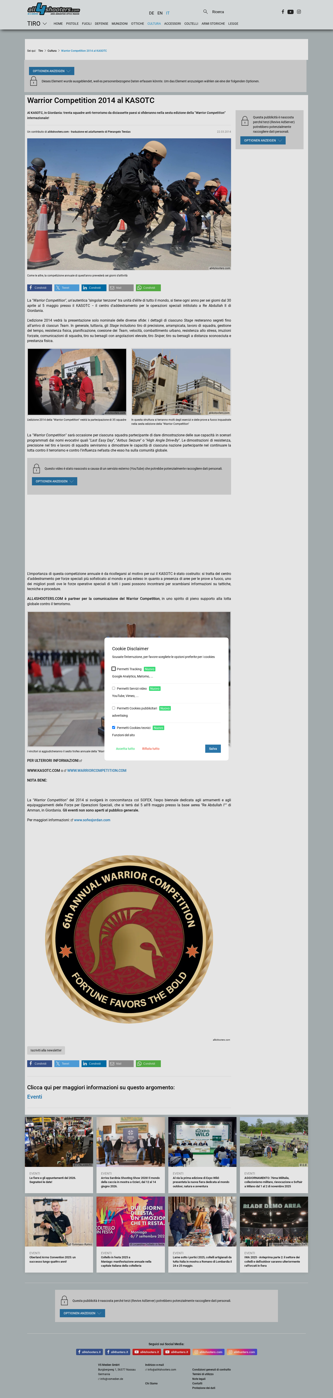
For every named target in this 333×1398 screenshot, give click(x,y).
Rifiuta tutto (150, 748)
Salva (213, 748)
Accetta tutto (125, 748)
